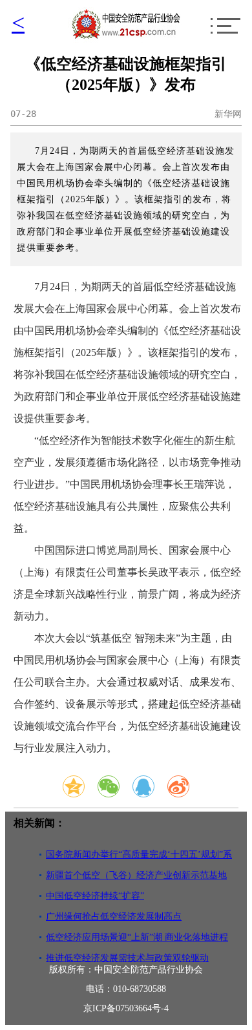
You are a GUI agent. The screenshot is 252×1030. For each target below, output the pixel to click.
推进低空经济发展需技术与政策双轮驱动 (127, 958)
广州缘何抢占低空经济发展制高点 (114, 916)
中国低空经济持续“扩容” (95, 896)
